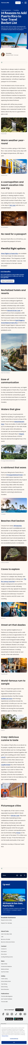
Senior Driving (4, 986)
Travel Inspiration (6, 10)
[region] (14, 1034)
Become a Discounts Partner (8, 942)
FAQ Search (4, 951)
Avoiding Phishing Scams (7, 957)
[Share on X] (24, 875)
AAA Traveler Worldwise (6, 999)
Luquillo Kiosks (5, 765)
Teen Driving (4, 984)
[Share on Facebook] (21, 875)
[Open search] (22, 2)
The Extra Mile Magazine (6, 996)
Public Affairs (4, 964)
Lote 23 (3, 757)
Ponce (18, 833)
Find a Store (4, 954)
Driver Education (5, 989)
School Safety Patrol (6, 981)
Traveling (16, 10)
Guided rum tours (6, 698)
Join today (18, 1009)
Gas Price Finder (5, 972)
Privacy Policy (3, 1023)
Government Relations (6, 966)
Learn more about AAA (6, 934)
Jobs (2, 936)
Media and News (5, 969)
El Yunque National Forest (15, 475)
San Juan (12, 205)
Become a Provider (5, 939)
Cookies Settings (14, 1038)
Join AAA (18, 2)
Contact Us (3, 949)
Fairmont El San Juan (13, 310)
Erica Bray (8, 53)
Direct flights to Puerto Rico (9, 253)
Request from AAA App (6, 923)
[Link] (3, 1014)
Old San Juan (15, 815)
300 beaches (18, 526)
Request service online (6, 920)
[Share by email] (17, 875)
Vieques (21, 434)
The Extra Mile (5, 2)
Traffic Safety (4, 978)
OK (14, 1042)
